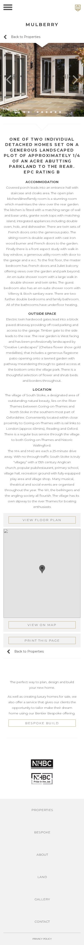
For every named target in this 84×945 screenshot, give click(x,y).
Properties (42, 810)
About (42, 855)
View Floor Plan (42, 520)
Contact (42, 922)
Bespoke (42, 832)
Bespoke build (42, 723)
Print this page (42, 640)
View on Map (42, 625)
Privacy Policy (42, 938)
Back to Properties (25, 37)
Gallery (42, 899)
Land (42, 877)
